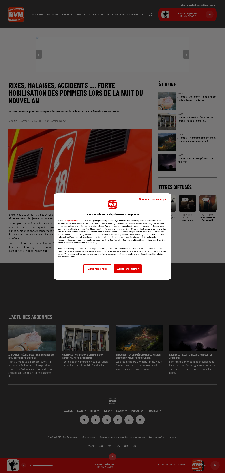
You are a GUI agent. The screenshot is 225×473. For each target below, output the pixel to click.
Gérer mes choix (97, 268)
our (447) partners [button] (72, 220)
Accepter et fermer (128, 268)
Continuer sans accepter (153, 199)
